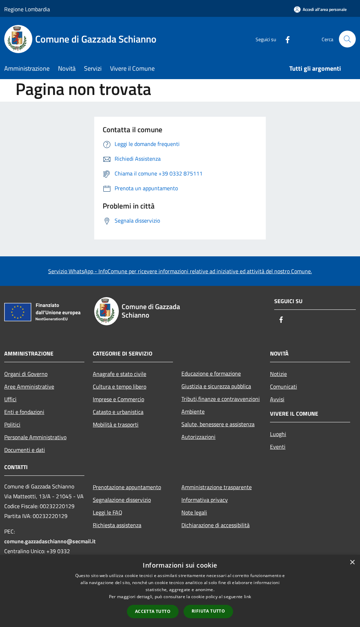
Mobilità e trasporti (116, 424)
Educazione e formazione (211, 373)
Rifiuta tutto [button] (208, 611)
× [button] (352, 562)
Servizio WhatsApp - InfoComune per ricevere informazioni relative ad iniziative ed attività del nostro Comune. (180, 271)
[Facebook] (285, 39)
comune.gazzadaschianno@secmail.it (50, 541)
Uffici (10, 399)
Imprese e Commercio (118, 399)
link (247, 597)
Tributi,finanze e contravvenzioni (220, 399)
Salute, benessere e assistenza (218, 424)
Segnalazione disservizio (122, 499)
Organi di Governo (25, 374)
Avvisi (277, 399)
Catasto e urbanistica (118, 412)
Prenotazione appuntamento (127, 487)
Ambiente (193, 411)
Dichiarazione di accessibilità (215, 525)
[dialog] (180, 591)
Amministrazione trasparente (216, 487)
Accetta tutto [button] (153, 611)
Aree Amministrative (29, 386)
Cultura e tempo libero (119, 386)
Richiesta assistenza (117, 525)
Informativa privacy (204, 499)
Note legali (194, 512)
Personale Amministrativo (35, 437)
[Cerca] (347, 39)
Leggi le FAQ (107, 512)
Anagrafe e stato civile (119, 374)
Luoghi (278, 434)
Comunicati (283, 386)
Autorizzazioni (198, 437)
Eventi (277, 446)
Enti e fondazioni (24, 412)
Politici (12, 424)
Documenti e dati (24, 450)
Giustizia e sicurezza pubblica (216, 386)
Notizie (278, 374)
